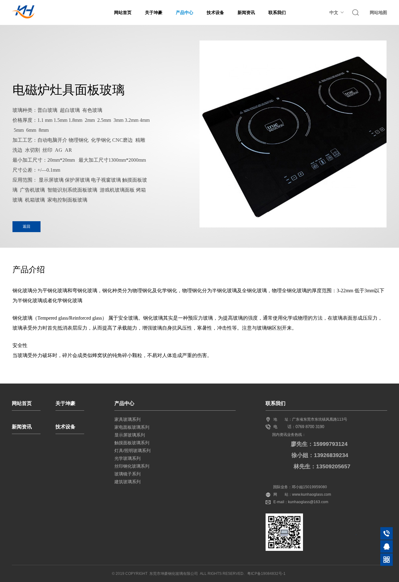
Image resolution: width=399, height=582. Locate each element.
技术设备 (215, 12)
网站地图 (378, 12)
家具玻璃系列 (127, 419)
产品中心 (184, 12)
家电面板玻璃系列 (131, 427)
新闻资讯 (246, 12)
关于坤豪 (153, 12)
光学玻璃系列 (127, 458)
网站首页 (123, 12)
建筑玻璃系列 (127, 481)
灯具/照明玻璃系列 (132, 450)
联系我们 (277, 12)
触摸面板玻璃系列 (131, 442)
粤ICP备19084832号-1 (266, 573)
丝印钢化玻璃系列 (131, 466)
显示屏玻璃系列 (129, 434)
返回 (26, 226)
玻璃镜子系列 (127, 473)
